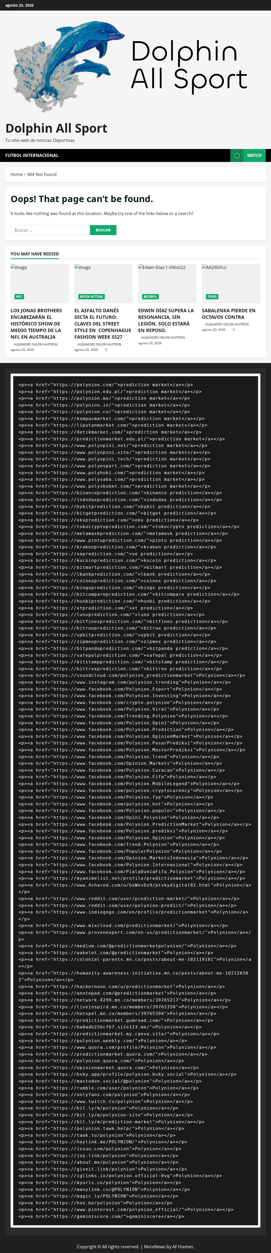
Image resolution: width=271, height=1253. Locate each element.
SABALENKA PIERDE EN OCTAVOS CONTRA (229, 313)
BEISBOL (150, 296)
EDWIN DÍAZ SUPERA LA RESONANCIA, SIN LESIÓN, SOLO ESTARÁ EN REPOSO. (166, 320)
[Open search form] (224, 155)
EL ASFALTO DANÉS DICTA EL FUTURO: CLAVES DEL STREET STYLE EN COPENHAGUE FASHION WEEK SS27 (102, 323)
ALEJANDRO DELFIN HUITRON (35, 344)
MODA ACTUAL (91, 296)
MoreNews (154, 1247)
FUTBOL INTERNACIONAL (31, 155)
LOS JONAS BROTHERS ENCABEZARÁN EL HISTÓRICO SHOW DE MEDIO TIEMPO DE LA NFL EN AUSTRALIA (36, 323)
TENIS (212, 296)
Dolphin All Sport (56, 128)
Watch (254, 155)
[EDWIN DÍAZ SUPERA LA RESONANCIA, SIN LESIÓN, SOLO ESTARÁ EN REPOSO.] (167, 283)
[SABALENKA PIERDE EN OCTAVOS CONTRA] (231, 283)
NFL (19, 296)
